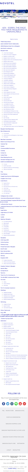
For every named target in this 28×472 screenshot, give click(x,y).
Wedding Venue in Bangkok (9, 295)
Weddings (20, 14)
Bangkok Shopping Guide (9, 328)
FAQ (2, 171)
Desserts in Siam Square (8, 81)
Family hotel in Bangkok (8, 85)
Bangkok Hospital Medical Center (12, 381)
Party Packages (7, 233)
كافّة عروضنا (3, 312)
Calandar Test (4, 144)
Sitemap (3, 255)
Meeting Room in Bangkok (9, 105)
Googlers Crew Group (6, 178)
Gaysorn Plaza (8, 333)
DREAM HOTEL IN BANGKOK (9, 83)
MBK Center (8, 335)
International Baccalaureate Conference (10, 198)
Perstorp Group (4, 244)
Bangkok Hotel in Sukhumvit (9, 58)
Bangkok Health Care (9, 443)
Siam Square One (9, 343)
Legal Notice (4, 210)
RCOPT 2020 (4, 249)
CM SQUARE (6, 226)
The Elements (6, 230)
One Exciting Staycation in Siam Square (11, 112)
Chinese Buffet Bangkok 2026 (9, 75)
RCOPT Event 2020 (7, 165)
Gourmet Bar (6, 133)
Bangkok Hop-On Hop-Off (11, 362)
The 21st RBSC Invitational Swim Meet (10, 277)
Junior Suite (6, 188)
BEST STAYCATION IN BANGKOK (10, 68)
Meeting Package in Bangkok (10, 231)
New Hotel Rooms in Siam (9, 109)
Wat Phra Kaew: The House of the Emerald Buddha (16, 356)
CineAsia (3, 150)
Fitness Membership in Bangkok (10, 88)
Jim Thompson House (10, 369)
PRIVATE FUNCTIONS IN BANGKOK (11, 114)
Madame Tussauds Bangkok (11, 373)
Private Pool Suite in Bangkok (8, 246)
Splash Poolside (7, 305)
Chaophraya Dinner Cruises (11, 368)
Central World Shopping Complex (12, 330)
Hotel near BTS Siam (8, 100)
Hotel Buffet (6, 90)
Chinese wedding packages (9, 76)
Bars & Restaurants (4, 18)
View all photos (22, 21)
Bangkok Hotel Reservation (7, 129)
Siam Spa (5, 116)
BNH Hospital (8, 382)
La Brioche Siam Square (6, 204)
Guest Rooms (14, 15)
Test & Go (3, 273)
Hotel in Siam (6, 95)
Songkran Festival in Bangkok (8, 266)
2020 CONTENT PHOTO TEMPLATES (10, 44)
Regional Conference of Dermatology (11, 167)
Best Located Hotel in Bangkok (10, 64)
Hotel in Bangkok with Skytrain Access (11, 93)
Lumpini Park (8, 371)
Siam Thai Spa (6, 117)
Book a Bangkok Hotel (8, 71)
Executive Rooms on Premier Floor (11, 186)
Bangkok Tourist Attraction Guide (10, 360)
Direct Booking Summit (6, 157)
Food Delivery (4, 174)
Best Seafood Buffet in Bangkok (10, 66)
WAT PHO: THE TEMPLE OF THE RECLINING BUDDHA (16, 355)
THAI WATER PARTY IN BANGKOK (10, 122)
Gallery (5, 281)
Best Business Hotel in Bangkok (10, 63)
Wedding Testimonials (8, 294)
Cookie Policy (4, 155)
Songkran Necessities (8, 260)
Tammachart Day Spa (8, 307)
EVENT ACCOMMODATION (7, 161)
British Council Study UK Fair (8, 141)
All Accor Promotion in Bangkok (10, 54)
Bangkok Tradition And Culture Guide (11, 346)
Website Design (20, 468)
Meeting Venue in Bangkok (9, 107)
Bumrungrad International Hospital (13, 384)
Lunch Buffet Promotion (8, 104)
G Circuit (5, 164)
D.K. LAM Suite (6, 193)
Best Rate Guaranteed (6, 139)
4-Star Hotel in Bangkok (8, 52)
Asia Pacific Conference (6, 48)
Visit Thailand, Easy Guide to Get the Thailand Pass (13, 126)
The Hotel (2, 15)
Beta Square (6, 224)
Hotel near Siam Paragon (9, 102)
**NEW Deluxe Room (6, 41)
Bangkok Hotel (4, 50)
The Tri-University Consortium (8, 288)
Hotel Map (6, 285)
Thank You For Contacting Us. (8, 275)
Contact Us (3, 153)
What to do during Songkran (9, 261)
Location (3, 214)
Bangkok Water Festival (8, 61)
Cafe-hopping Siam (9, 366)
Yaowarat (7, 376)
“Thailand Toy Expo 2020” (7, 318)
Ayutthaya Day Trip (9, 348)
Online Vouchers (5, 242)
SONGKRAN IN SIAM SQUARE (10, 121)
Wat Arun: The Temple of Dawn (12, 351)
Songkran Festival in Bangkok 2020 (11, 119)
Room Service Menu (5, 251)
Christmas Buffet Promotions (8, 148)
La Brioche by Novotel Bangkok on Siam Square (13, 135)
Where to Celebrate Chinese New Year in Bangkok (16, 358)
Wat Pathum (8, 353)
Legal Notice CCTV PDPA (7, 212)
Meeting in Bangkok (5, 219)
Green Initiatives (7, 283)
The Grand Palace (9, 350)
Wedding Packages (7, 292)
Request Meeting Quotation (9, 235)
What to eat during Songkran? (10, 263)
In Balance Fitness (7, 304)
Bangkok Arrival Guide (8, 323)
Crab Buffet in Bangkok (8, 80)
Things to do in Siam (8, 124)
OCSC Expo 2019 (5, 240)
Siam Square (8, 342)
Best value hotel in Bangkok (9, 70)
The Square (6, 136)
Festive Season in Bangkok (9, 87)
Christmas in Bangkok (8, 78)
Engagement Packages (8, 297)
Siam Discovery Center (10, 338)
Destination (3, 320)
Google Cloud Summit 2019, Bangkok (10, 176)
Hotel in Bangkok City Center (9, 92)
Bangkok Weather (7, 326)
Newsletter (3, 237)
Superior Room (7, 183)
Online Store (10, 410)
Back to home (14, 39)
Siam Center (8, 337)
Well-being (13, 17)
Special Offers (8, 15)
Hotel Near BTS (7, 99)
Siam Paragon (8, 340)
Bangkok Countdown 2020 (9, 56)
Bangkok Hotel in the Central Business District (13, 59)
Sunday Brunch (4, 270)
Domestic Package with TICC (8, 159)
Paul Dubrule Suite (7, 191)
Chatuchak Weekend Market (11, 331)
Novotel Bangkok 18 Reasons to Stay (11, 110)
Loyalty (2, 217)
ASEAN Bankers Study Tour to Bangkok (10, 46)
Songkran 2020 (4, 257)
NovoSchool (6, 228)
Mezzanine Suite (7, 189)
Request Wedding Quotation (9, 299)
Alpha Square (6, 223)
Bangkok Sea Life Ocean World (12, 364)
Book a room (24, 18)
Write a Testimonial (5, 310)
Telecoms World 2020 (8, 169)
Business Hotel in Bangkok (9, 73)
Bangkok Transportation (8, 324)
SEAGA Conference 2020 (7, 253)
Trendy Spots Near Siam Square (12, 374)
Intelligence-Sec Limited (7, 196)
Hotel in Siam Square (8, 97)
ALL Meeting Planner (8, 221)
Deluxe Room (6, 184)
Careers (2, 146)
